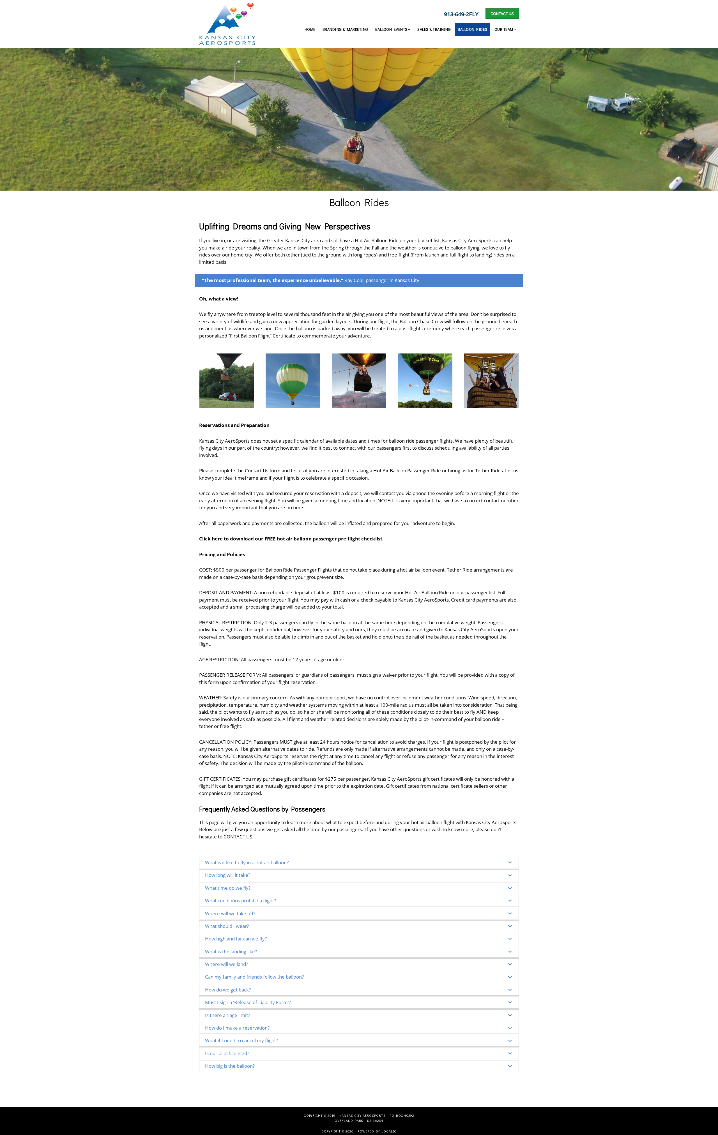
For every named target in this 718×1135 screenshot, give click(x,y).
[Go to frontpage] (236, 24)
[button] (502, 13)
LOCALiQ (389, 1131)
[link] (392, 29)
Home (310, 29)
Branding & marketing (345, 29)
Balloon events (391, 29)
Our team (503, 29)
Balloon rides (472, 29)
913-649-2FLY (461, 14)
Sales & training (434, 29)
